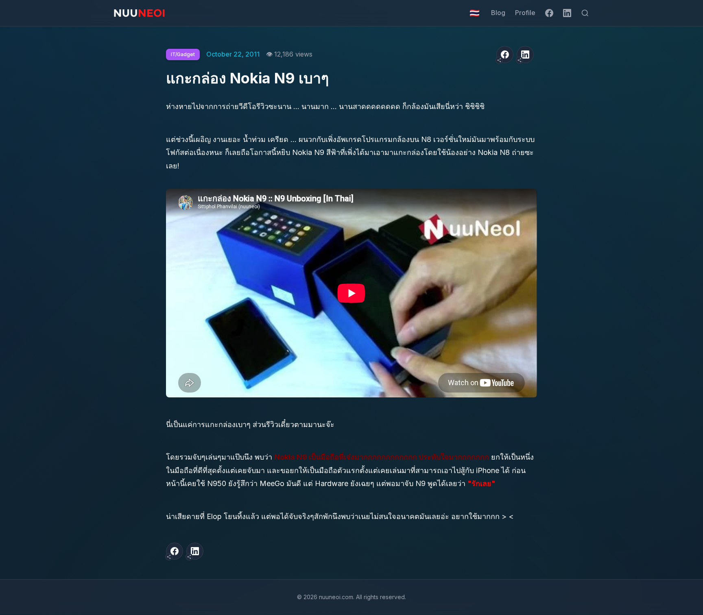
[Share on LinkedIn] (525, 54)
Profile (525, 13)
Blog (498, 13)
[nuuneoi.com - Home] (139, 13)
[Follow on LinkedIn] (567, 13)
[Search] (585, 13)
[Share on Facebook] (504, 54)
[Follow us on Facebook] (549, 13)
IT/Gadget (183, 54)
